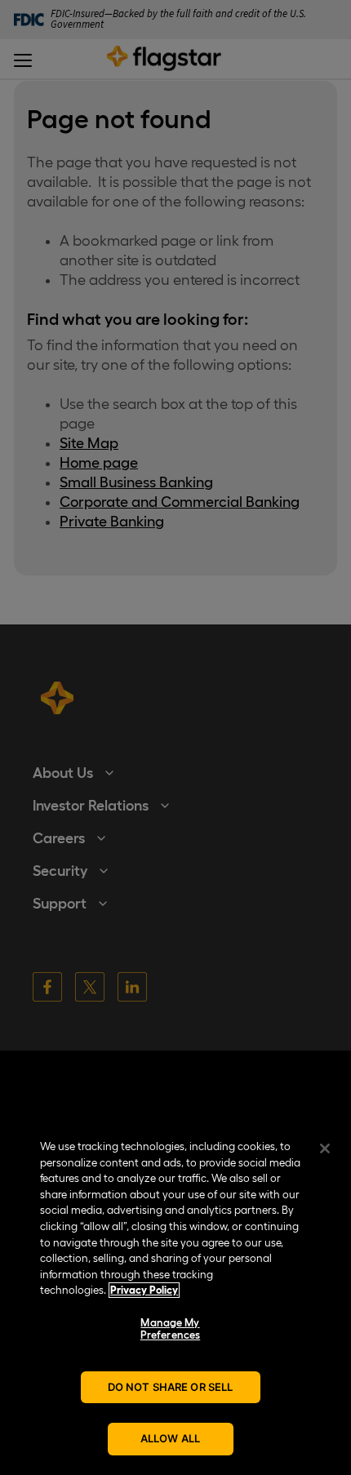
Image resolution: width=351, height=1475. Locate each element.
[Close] (325, 1148)
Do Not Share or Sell (170, 1386)
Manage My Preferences (170, 1329)
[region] (175, 1298)
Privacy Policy (144, 1290)
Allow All (170, 1438)
